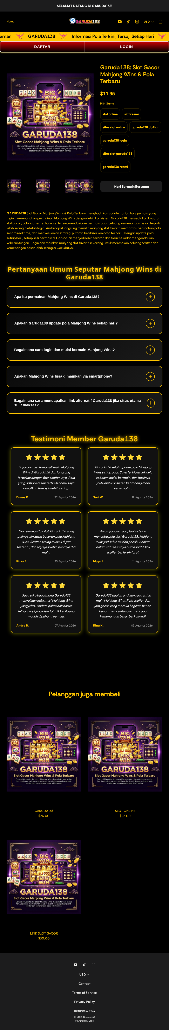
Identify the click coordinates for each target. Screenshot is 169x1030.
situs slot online (114, 127)
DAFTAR (42, 47)
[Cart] (160, 21)
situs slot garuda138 (117, 153)
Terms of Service (84, 992)
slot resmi (131, 114)
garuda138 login (115, 140)
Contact (84, 983)
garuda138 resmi (115, 167)
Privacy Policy (84, 1002)
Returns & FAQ (84, 1011)
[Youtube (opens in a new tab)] (120, 21)
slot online (110, 114)
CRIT (91, 1020)
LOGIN (126, 47)
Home (10, 21)
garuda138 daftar (145, 127)
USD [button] (147, 21)
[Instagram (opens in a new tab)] (137, 21)
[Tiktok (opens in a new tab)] (128, 21)
